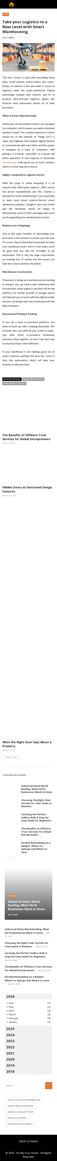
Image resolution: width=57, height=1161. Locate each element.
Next (15, 757)
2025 (10, 1028)
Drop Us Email (28, 1141)
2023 (10, 1040)
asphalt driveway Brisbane (20, 1105)
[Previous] (7, 859)
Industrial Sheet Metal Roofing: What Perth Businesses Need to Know (36, 789)
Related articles (12, 379)
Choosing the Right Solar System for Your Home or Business (36, 803)
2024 (10, 1034)
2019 (10, 1065)
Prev (8, 757)
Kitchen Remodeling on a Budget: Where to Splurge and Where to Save (36, 847)
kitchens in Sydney (17, 1117)
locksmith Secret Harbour (20, 1123)
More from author (33, 379)
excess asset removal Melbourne (24, 1099)
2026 (10, 996)
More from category (14, 383)
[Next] (12, 859)
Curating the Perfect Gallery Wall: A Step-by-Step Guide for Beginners (36, 817)
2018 (10, 1071)
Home (5, 14)
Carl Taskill (8, 37)
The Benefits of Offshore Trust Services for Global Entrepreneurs (26, 437)
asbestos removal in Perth (20, 1111)
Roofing (12, 896)
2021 (10, 1053)
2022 (10, 1047)
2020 (10, 1059)
